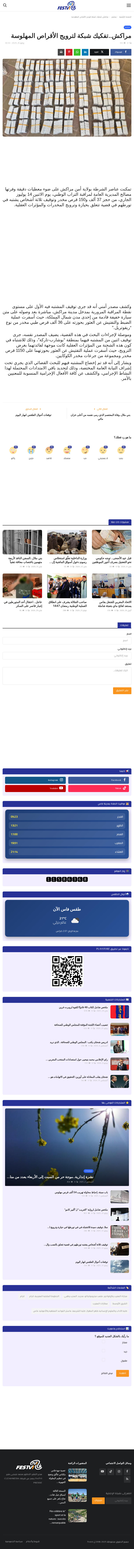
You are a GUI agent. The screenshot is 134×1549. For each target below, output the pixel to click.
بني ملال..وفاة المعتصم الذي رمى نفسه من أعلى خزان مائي (100, 416)
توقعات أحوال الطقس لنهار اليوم (33, 415)
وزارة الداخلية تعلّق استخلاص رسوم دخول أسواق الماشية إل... (68, 560)
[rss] (127, 1479)
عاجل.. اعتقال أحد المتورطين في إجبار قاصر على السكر (23, 604)
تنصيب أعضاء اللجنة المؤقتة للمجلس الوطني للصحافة (81, 1024)
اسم (129, 634)
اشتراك (98, 1501)
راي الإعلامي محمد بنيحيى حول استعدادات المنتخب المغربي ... (77, 1059)
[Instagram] (119, 1471)
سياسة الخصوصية (14, 1541)
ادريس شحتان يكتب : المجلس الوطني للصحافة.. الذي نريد (79, 1042)
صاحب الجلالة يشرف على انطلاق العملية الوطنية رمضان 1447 (68, 604)
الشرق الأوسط (120, 1304)
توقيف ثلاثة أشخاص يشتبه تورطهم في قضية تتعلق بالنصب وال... (76, 1244)
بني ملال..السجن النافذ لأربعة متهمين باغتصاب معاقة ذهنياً (25, 560)
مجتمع (114, 17)
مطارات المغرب (100, 1304)
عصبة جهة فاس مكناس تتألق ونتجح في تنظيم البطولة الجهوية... (57, 1476)
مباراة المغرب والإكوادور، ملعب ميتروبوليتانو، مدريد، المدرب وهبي (95, 1296)
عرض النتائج (107, 1373)
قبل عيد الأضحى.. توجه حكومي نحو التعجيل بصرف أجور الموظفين (111, 560)
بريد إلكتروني (124, 649)
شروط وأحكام (33, 1541)
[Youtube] (102, 1471)
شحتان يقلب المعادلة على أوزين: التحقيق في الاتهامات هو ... (78, 1076)
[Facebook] (127, 1471)
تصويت (122, 1373)
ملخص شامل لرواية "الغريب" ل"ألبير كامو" (86, 1209)
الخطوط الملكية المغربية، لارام (44, 1296)
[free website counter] (67, 879)
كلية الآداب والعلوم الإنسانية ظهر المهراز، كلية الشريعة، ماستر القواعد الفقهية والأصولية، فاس (80, 1311)
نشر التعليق (122, 691)
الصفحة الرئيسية (125, 17)
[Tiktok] (110, 1471)
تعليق (128, 664)
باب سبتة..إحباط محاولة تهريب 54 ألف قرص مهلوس (81, 1192)
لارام (22, 1296)
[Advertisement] (67, 161)
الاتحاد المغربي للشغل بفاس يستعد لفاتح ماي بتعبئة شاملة (114, 604)
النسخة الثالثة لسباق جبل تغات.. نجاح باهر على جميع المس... (56, 1496)
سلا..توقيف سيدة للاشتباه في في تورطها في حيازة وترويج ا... (77, 1227)
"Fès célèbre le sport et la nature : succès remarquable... (57, 1517)
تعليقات (124, 625)
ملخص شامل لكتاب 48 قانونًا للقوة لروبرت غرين (83, 1007)
